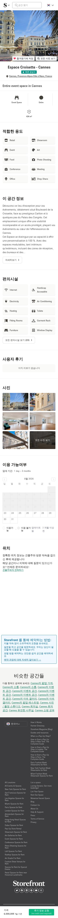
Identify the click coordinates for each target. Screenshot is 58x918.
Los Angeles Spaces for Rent (14, 799)
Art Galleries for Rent (13, 835)
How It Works (36, 722)
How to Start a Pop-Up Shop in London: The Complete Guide (40, 749)
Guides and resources (39, 733)
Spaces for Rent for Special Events (16, 868)
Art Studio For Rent (12, 858)
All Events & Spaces (13, 786)
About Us (34, 808)
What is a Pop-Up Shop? (41, 736)
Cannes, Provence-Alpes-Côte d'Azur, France (30, 76)
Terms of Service (37, 819)
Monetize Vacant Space (40, 798)
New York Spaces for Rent (15, 789)
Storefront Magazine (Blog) (42, 729)
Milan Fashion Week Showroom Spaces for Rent (42, 775)
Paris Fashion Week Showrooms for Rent (39, 763)
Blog (32, 802)
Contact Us (35, 805)
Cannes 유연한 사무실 (21, 710)
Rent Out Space (37, 795)
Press (33, 815)
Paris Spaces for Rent (13, 807)
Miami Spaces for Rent (14, 804)
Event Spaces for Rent (14, 839)
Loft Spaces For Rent (13, 851)
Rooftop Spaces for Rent (14, 855)
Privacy (33, 822)
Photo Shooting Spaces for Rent (15, 847)
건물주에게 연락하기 (13, 570)
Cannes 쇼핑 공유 (44, 710)
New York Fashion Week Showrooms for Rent (40, 769)
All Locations (10, 782)
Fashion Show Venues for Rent (15, 862)
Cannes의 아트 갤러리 (24, 698)
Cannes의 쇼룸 (11, 687)
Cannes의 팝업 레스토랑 (25, 702)
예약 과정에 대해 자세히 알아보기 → (22, 659)
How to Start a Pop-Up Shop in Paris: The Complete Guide (40, 757)
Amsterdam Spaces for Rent (14, 815)
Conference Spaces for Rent (16, 842)
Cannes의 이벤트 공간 (24, 690)
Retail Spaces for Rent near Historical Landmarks (16, 873)
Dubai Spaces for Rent (14, 825)
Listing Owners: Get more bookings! (41, 787)
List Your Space (37, 791)
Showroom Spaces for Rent (16, 832)
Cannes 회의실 (30, 706)
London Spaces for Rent (14, 811)
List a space (36, 782)
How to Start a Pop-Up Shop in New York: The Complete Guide (40, 741)
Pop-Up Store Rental (13, 829)
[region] (29, 608)
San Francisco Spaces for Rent (15, 794)
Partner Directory (37, 726)
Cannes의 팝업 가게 (42, 683)
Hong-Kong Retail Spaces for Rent (15, 820)
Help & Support (37, 812)
